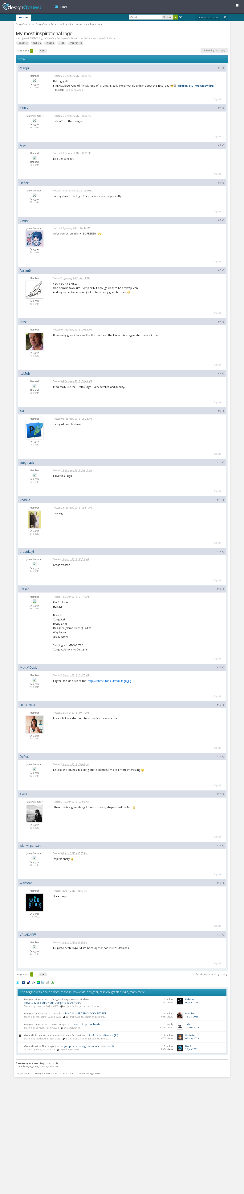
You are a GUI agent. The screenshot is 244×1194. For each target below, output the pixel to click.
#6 (220, 270)
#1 (220, 68)
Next (43, 50)
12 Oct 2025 (191, 1016)
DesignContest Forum (46, 1073)
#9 (220, 411)
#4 (220, 182)
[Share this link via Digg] (23, 982)
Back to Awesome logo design (212, 974)
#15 (219, 704)
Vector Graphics (60, 1024)
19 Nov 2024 (192, 1027)
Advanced (180, 16)
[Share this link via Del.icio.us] (28, 982)
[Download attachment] (175, 85)
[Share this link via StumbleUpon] (38, 982)
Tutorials (56, 1013)
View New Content (208, 17)
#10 (219, 462)
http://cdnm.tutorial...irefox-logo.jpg (109, 681)
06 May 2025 (192, 1038)
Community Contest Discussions (67, 1035)
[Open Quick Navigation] (225, 18)
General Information (35, 1035)
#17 (219, 794)
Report (217, 99)
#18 (219, 845)
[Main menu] (239, 6)
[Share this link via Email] (42, 982)
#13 (219, 589)
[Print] (47, 982)
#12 (219, 551)
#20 (219, 934)
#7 (220, 321)
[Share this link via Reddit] (33, 982)
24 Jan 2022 (191, 1049)
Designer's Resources (35, 999)
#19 (219, 883)
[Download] (52, 982)
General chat (31, 1046)
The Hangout (49, 1046)
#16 (219, 756)
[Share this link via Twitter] (17, 982)
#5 (220, 220)
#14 (219, 667)
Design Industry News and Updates (70, 999)
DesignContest (21, 6)
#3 (220, 145)
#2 (220, 108)
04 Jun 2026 (191, 1002)
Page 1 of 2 (23, 50)
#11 (219, 499)
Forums (23, 17)
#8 (220, 373)
